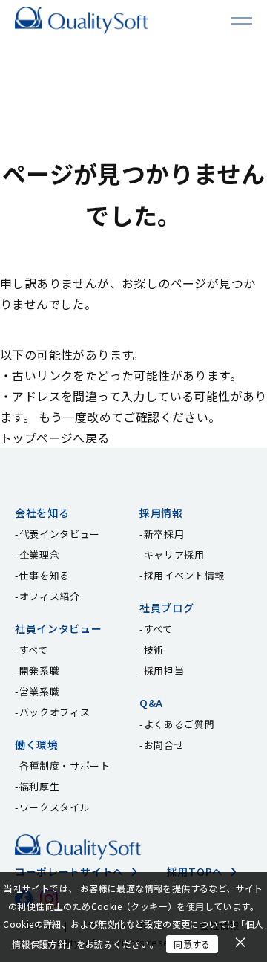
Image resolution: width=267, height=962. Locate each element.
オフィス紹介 (49, 596)
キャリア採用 (174, 554)
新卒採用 (164, 534)
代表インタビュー (59, 534)
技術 (154, 649)
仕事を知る (44, 575)
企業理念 (39, 554)
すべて (33, 649)
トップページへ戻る (55, 437)
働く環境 (37, 744)
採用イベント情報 (184, 575)
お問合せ (164, 745)
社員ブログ (166, 607)
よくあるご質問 (179, 724)
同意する (192, 943)
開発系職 (39, 670)
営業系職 (39, 691)
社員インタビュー (58, 628)
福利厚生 (39, 786)
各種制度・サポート (65, 765)
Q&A (151, 703)
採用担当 (164, 670)
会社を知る (42, 512)
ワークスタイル (54, 807)
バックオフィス (54, 712)
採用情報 (161, 512)
